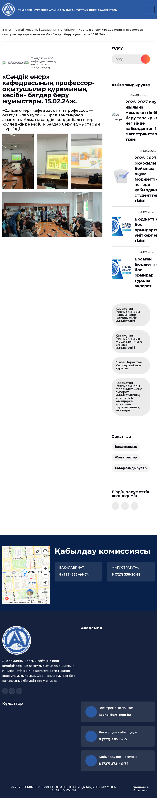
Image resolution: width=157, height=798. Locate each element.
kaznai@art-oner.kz (115, 715)
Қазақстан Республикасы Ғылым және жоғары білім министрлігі (127, 315)
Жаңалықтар (40, 67)
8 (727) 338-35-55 (113, 739)
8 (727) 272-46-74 (74, 574)
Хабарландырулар (131, 468)
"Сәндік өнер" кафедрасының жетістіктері (45, 29)
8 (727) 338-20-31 (126, 574)
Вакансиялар (126, 446)
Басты (6, 29)
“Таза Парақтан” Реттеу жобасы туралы (129, 365)
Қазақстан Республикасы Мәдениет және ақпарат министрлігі (128, 342)
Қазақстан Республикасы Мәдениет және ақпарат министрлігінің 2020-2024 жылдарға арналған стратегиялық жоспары (128, 396)
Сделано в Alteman (140, 788)
